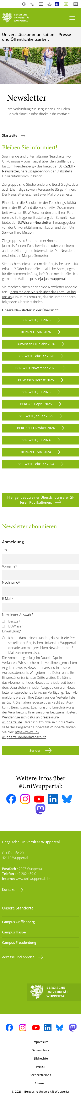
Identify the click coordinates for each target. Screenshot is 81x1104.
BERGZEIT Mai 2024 (36, 452)
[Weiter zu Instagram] (25, 799)
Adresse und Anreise (18, 957)
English (76, 4)
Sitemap (40, 1083)
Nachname (11, 582)
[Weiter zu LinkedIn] (53, 799)
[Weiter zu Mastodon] (40, 809)
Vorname (9, 566)
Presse (40, 1067)
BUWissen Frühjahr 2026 (36, 344)
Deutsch (67, 4)
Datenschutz (40, 1050)
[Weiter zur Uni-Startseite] (20, 18)
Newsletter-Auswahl (17, 614)
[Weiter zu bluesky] (67, 799)
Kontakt (8, 889)
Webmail (41, 4)
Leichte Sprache (57, 4)
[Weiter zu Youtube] (39, 799)
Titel (5, 550)
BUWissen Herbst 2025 (36, 380)
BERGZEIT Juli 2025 (35, 392)
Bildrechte (40, 1058)
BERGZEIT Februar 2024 (35, 464)
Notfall (49, 4)
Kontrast (24, 4)
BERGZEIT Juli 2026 (35, 320)
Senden (35, 750)
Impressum (40, 1042)
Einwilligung (11, 631)
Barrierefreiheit (40, 1075)
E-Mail (7, 598)
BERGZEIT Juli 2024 (35, 440)
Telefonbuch (33, 4)
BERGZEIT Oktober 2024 (36, 428)
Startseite (10, 135)
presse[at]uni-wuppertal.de (50, 278)
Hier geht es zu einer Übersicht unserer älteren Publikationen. (40, 500)
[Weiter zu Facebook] (11, 799)
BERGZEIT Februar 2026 (35, 356)
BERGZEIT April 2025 (36, 404)
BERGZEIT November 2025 (35, 368)
